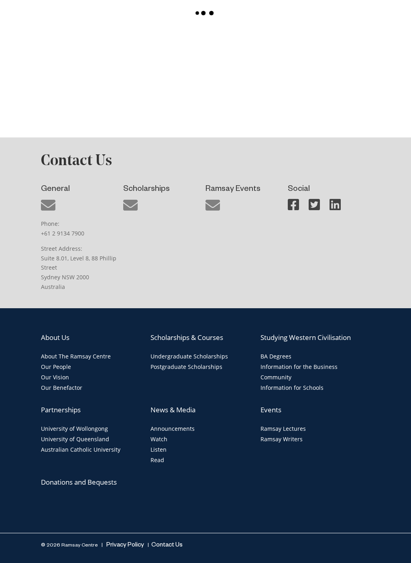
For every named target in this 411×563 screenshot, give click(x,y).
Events (270, 409)
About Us (55, 337)
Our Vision (55, 377)
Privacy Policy (124, 545)
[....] (205, 75)
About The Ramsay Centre (76, 356)
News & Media (173, 409)
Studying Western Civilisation (305, 337)
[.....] (342, 75)
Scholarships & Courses (187, 337)
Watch (159, 439)
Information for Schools (292, 387)
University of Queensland (75, 439)
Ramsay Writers (281, 439)
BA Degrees (275, 356)
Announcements (173, 428)
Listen (159, 449)
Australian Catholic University (80, 449)
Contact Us (167, 545)
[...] (68, 75)
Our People (56, 367)
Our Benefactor (61, 387)
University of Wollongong (74, 428)
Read (157, 460)
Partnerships (61, 409)
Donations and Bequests (79, 482)
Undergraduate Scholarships (189, 356)
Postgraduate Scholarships (186, 367)
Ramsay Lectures (283, 428)
